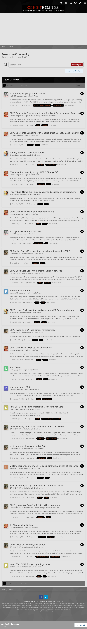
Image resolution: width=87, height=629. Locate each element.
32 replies (28, 302)
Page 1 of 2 (24, 85)
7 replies (31, 184)
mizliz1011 (13, 96)
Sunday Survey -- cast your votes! (27, 152)
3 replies (29, 419)
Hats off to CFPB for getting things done (30, 564)
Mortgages (35, 409)
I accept (81, 625)
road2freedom (14, 409)
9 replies (27, 340)
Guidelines (3, 626)
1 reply (30, 125)
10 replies (31, 537)
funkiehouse (14, 116)
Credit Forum (33, 96)
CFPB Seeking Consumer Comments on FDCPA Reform (37, 426)
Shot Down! (15, 367)
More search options (74, 71)
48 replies (26, 105)
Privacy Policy (50, 601)
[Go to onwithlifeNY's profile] (6, 467)
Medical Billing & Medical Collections (42, 116)
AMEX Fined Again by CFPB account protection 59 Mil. (37, 485)
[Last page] (16, 85)
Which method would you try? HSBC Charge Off (34, 172)
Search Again (76, 65)
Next (11, 85)
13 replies (31, 204)
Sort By (79, 85)
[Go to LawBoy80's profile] (6, 368)
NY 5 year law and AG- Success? (26, 231)
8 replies (31, 576)
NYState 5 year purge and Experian (27, 93)
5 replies (28, 243)
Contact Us (60, 601)
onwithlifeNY (14, 468)
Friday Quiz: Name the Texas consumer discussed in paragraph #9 (43, 192)
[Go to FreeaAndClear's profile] (6, 291)
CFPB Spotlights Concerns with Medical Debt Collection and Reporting (45, 113)
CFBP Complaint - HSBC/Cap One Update (31, 347)
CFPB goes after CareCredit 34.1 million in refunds (35, 505)
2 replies (31, 458)
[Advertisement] (43, 29)
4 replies (31, 478)
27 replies (29, 223)
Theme (42, 601)
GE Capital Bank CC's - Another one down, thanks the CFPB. (40, 251)
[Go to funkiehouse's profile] (6, 114)
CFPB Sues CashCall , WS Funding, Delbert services (36, 270)
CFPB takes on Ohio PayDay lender (27, 544)
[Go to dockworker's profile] (6, 388)
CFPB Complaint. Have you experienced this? (32, 211)
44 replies (31, 283)
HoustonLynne (14, 155)
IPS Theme (27, 601)
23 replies (30, 164)
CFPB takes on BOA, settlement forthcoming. (32, 330)
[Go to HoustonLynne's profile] (6, 153)
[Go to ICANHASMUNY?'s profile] (6, 252)
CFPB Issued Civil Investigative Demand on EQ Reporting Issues (42, 310)
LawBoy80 (13, 370)
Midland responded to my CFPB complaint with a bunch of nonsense (44, 466)
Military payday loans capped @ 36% (28, 446)
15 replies (28, 322)
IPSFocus (35, 601)
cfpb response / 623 (20, 387)
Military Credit (39, 449)
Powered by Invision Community (43, 611)
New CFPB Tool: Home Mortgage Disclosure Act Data (36, 406)
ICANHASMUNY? (15, 253)
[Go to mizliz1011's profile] (6, 94)
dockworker (14, 389)
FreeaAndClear (15, 293)
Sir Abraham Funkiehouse (22, 525)
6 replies (30, 379)
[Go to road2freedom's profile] (6, 407)
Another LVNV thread (20, 290)
